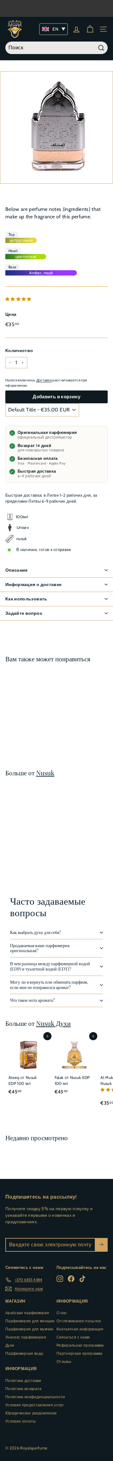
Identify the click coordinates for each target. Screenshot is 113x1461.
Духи (9, 1345)
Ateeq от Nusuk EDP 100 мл (22, 1080)
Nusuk (45, 772)
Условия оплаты (20, 1421)
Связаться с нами (73, 1337)
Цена (10, 314)
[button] (18, 298)
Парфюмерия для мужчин (29, 1329)
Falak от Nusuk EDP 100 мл (72, 1080)
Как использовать (26, 599)
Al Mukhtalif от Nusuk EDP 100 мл (25, 715)
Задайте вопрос (23, 613)
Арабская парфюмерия (27, 1312)
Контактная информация (80, 1329)
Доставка (44, 380)
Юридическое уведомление (31, 1413)
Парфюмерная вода (24, 1353)
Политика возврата (23, 1388)
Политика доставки (23, 1380)
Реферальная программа (80, 1345)
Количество (19, 350)
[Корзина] (90, 29)
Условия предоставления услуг (34, 1405)
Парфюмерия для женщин (30, 1321)
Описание (16, 570)
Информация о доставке (33, 584)
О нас (61, 1312)
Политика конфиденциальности (35, 1396)
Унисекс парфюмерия (25, 1337)
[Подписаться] (101, 1244)
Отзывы (63, 1361)
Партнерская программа (79, 1353)
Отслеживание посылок (78, 1321)
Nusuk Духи (53, 1023)
